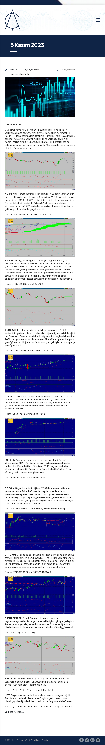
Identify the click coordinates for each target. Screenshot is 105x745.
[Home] (12, 19)
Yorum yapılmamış (67, 69)
